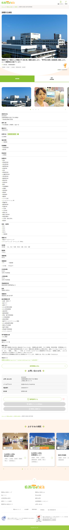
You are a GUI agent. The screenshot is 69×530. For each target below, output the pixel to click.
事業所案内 (34, 509)
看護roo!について (17, 509)
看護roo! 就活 (9, 6)
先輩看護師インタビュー (41, 501)
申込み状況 (38, 495)
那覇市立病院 (17, 416)
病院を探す (38, 498)
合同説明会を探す (6, 498)
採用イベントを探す (6, 501)
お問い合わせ (38, 504)
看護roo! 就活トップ (6, 492)
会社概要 (26, 509)
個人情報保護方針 (52, 509)
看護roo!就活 (9, 416)
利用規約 (42, 509)
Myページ (3, 495)
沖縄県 (15, 6)
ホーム (3, 6)
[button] (17, 79)
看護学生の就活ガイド (7, 504)
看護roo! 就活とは (40, 492)
